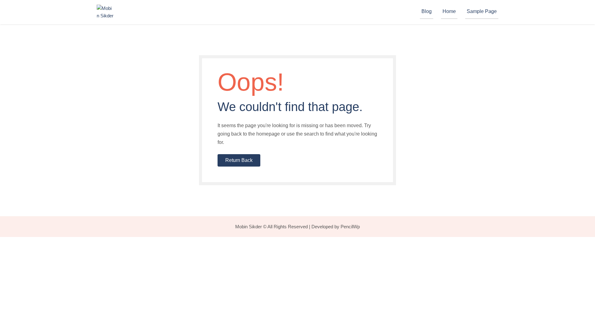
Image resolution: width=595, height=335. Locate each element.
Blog (426, 11)
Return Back (239, 160)
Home (449, 11)
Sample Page (482, 11)
